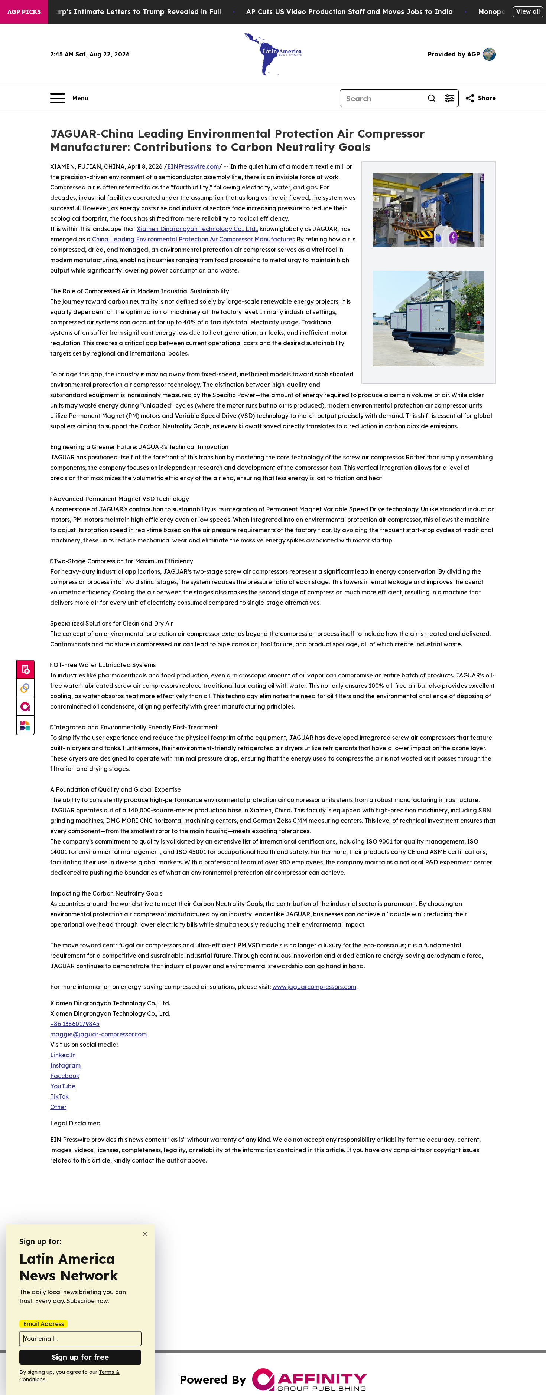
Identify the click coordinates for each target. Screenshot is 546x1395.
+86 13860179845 (75, 1024)
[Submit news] (25, 669)
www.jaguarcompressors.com (314, 986)
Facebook (64, 1075)
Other (58, 1107)
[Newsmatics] (25, 725)
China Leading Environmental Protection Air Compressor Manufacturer (193, 239)
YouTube (62, 1086)
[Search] (432, 98)
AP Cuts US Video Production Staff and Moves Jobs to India (349, 11)
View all (528, 11)
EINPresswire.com (193, 166)
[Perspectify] (25, 688)
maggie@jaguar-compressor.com (98, 1034)
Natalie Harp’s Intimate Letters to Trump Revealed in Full (121, 11)
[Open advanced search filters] (449, 98)
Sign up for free (80, 1357)
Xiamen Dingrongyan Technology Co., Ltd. (197, 228)
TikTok (59, 1096)
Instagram (65, 1065)
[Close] (145, 1233)
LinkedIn (63, 1055)
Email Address (43, 1324)
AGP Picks (24, 12)
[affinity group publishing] (25, 707)
